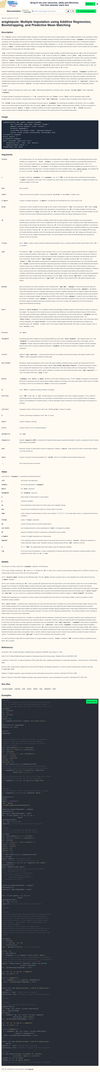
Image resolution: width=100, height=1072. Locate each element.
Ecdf (24, 434)
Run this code (92, 701)
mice (41, 688)
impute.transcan (82, 169)
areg (23, 688)
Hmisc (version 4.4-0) (10, 18)
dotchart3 (48, 688)
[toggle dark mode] (68, 11)
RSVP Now (89, 4)
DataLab (30, 1069)
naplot (35, 688)
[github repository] (73, 11)
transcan (17, 688)
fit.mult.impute (7, 688)
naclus (29, 688)
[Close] (97, 4)
